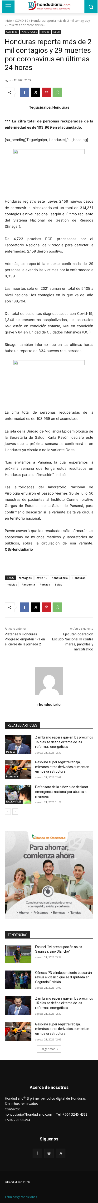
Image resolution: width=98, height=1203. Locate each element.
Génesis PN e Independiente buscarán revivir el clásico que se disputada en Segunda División (63, 977)
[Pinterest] (46, 92)
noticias (12, 584)
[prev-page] (8, 811)
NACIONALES (29, 31)
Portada (45, 31)
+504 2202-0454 (17, 1120)
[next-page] (15, 811)
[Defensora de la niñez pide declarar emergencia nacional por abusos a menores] (18, 794)
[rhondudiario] (49, 681)
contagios (25, 578)
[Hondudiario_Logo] (48, 5)
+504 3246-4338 (75, 1114)
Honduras (79, 578)
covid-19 (41, 578)
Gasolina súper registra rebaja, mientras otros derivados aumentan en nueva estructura (62, 766)
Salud (56, 31)
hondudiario (60, 578)
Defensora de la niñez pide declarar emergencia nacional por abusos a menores (61, 791)
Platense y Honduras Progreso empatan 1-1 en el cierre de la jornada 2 (25, 639)
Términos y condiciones (21, 1197)
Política (10, 751)
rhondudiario (49, 704)
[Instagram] (49, 1153)
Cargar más (47, 1049)
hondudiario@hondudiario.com (28, 1114)
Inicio (8, 21)
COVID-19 (21, 21)
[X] (35, 92)
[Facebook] (24, 92)
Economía (12, 776)
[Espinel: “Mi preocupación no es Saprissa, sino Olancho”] (18, 954)
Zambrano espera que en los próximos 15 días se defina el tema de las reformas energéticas (64, 742)
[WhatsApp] (57, 92)
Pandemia (28, 584)
